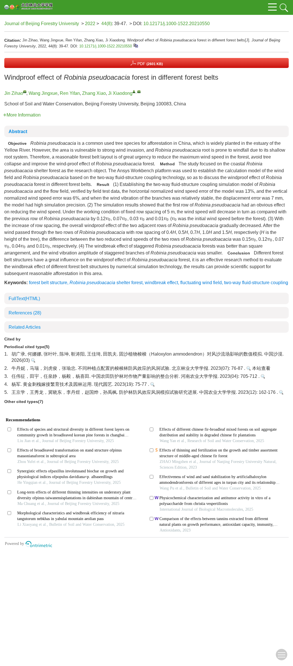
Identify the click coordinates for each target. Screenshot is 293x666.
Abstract (18, 131)
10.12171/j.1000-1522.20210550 (176, 23)
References (25, 312)
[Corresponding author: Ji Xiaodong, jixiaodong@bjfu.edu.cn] (134, 91)
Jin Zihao (13, 93)
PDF (149, 63)
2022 (90, 23)
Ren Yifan (70, 93)
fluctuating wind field (201, 282)
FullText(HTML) (24, 298)
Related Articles (25, 327)
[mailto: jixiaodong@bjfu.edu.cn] (138, 91)
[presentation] (108, 219)
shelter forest (106, 282)
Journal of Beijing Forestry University (41, 23)
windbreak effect (161, 282)
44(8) (106, 23)
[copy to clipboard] (135, 45)
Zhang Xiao (94, 93)
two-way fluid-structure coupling (256, 282)
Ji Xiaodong (120, 93)
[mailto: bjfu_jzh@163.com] (24, 91)
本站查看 (260, 368)
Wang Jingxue (43, 93)
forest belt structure (48, 282)
